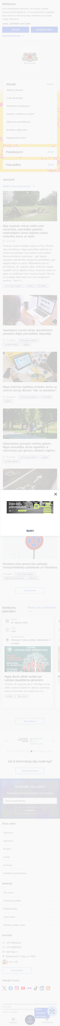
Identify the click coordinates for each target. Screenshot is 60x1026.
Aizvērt (30, 530)
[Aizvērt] (55, 494)
